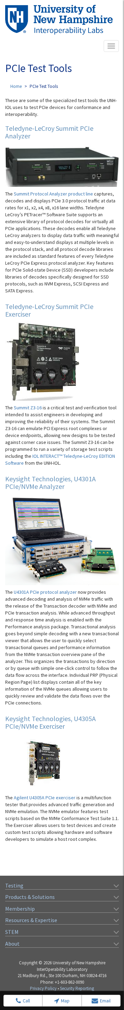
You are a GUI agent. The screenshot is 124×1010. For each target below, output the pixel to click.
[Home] (59, 20)
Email (105, 1001)
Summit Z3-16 (28, 407)
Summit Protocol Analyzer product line (53, 194)
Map (65, 1001)
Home (16, 86)
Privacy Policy (43, 988)
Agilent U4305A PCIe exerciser (44, 797)
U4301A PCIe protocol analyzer (45, 592)
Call (26, 1001)
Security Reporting (77, 988)
